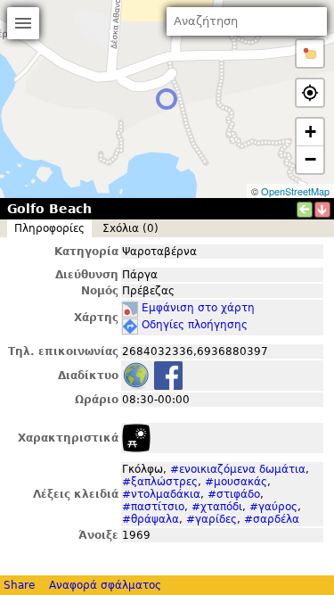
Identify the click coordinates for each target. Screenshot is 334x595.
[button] (310, 53)
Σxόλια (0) (130, 228)
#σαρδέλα (271, 519)
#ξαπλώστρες (160, 481)
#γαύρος (273, 506)
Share (19, 585)
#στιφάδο (234, 494)
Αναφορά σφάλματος (105, 585)
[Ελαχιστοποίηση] (322, 210)
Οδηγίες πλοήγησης (195, 324)
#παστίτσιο (153, 506)
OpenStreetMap (295, 191)
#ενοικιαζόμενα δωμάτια (237, 469)
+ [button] (310, 131)
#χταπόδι (216, 506)
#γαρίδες (211, 519)
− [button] (310, 159)
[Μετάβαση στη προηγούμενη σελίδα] (305, 210)
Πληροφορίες (49, 228)
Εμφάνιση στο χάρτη (198, 308)
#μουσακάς (236, 481)
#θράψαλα (150, 519)
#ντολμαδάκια (161, 494)
